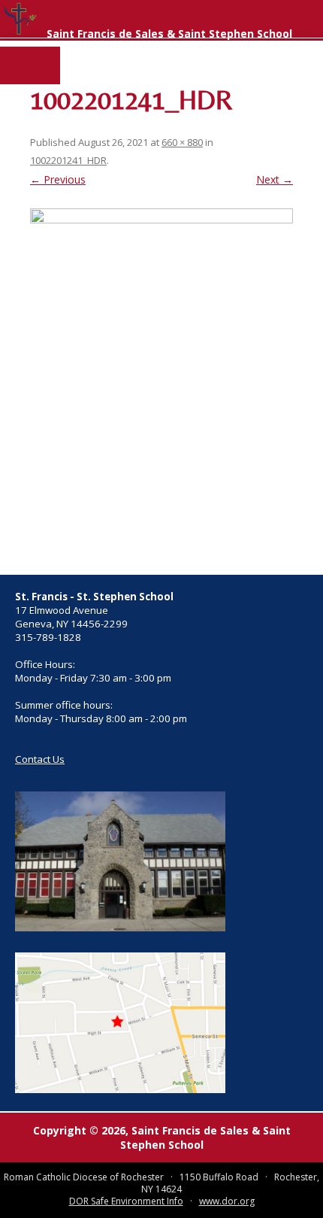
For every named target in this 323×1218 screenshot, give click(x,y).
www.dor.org (227, 1201)
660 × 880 (182, 142)
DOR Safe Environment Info (126, 1201)
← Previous (58, 179)
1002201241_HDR (68, 160)
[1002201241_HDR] (161, 384)
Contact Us (40, 759)
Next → (274, 179)
